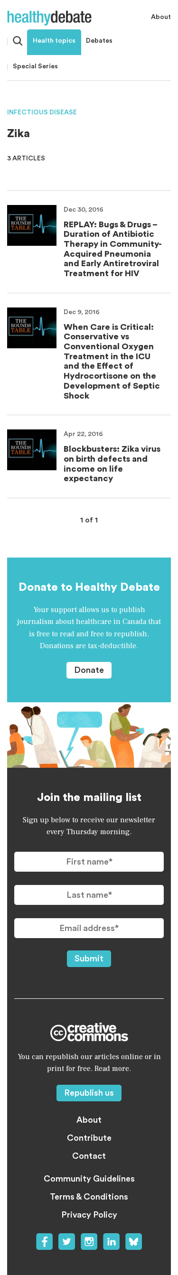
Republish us (89, 1093)
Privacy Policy (89, 1214)
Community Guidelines (89, 1178)
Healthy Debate (49, 18)
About (161, 17)
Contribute (89, 1138)
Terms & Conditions (89, 1196)
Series (35, 66)
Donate (89, 670)
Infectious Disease (42, 112)
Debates (99, 40)
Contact (89, 1156)
